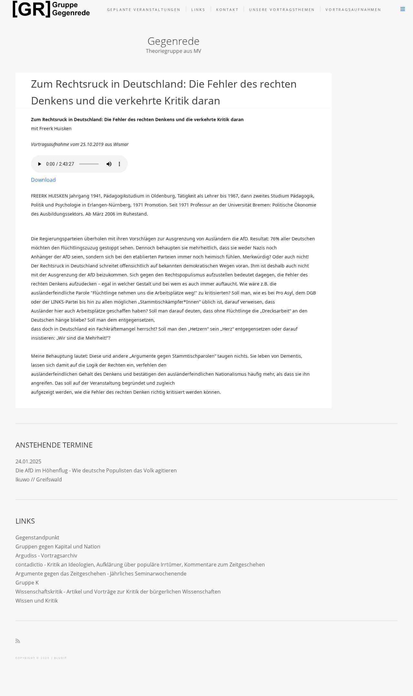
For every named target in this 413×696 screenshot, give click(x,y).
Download (43, 179)
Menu (402, 9)
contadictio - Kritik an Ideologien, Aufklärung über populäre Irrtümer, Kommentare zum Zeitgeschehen (140, 564)
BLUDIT (60, 658)
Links (198, 9)
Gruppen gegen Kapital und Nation (57, 546)
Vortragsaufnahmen (353, 9)
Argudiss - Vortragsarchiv (46, 555)
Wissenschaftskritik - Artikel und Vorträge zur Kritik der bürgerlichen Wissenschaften (118, 591)
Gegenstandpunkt (37, 537)
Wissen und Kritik (36, 600)
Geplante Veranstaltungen (144, 9)
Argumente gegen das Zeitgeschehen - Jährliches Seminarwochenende (100, 573)
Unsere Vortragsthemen (282, 9)
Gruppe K (27, 582)
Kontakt (227, 9)
